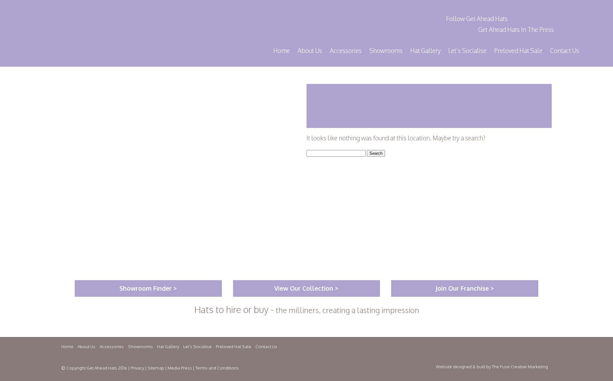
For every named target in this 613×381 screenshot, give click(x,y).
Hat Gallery (425, 51)
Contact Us (564, 51)
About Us (310, 51)
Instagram (549, 18)
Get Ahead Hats (127, 22)
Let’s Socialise (467, 51)
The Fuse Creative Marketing (520, 366)
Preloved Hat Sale (518, 51)
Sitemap (156, 367)
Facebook (535, 18)
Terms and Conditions (217, 367)
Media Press (180, 367)
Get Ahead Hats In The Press (516, 30)
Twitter (521, 18)
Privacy (137, 367)
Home (281, 51)
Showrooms (386, 51)
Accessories (346, 51)
